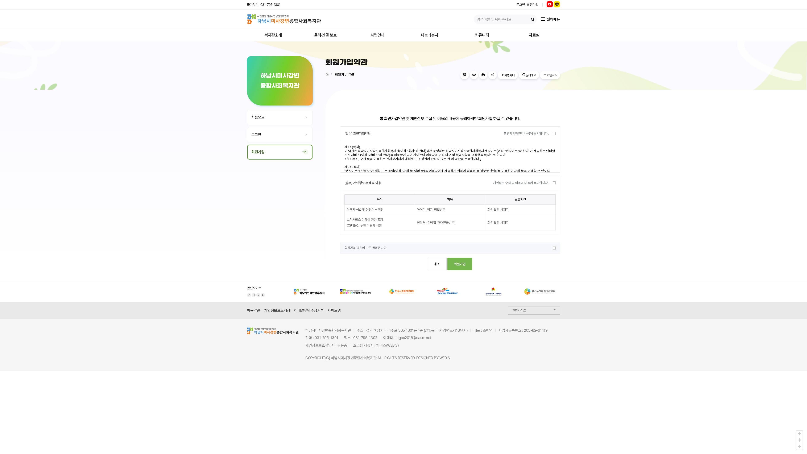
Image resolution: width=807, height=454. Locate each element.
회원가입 (532, 5)
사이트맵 (334, 310)
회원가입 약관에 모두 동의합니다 (365, 248)
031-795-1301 (270, 5)
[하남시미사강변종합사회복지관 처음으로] (284, 17)
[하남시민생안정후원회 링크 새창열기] (309, 289)
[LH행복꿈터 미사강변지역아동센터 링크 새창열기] (355, 289)
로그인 (520, 5)
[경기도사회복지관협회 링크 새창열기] (539, 289)
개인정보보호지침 (277, 310)
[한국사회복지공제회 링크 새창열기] (493, 289)
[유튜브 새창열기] (550, 4)
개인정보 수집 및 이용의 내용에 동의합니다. (521, 183)
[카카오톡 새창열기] (557, 4)
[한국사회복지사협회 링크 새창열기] (447, 289)
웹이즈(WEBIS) (387, 345)
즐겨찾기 (252, 5)
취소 (437, 264)
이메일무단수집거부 (309, 310)
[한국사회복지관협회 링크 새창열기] (401, 289)
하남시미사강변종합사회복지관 (354, 358)
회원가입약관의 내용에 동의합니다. (526, 134)
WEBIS (444, 358)
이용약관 (253, 310)
